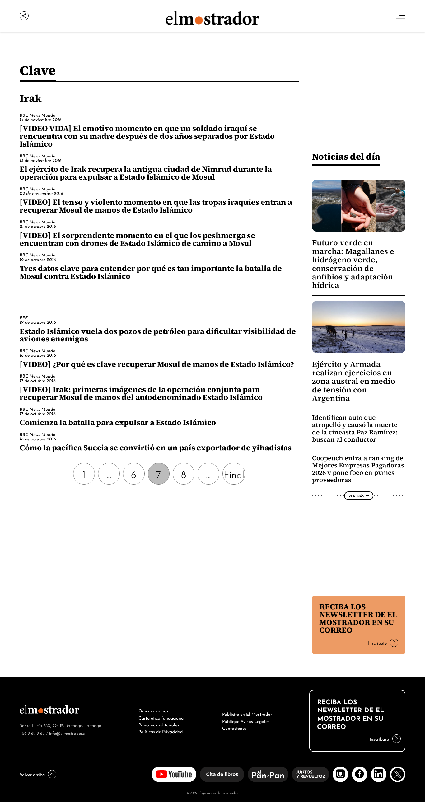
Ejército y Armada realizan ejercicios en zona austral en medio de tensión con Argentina (353, 381)
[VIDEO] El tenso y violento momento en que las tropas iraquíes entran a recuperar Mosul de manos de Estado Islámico (156, 206)
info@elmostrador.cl (67, 733)
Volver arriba (32, 774)
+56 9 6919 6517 (34, 733)
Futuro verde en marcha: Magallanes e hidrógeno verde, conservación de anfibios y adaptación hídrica (353, 263)
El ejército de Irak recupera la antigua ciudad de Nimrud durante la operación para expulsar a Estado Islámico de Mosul (146, 173)
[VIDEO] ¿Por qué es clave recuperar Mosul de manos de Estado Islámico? (157, 364)
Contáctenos (234, 728)
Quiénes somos (153, 710)
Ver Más (356, 495)
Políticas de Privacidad (160, 731)
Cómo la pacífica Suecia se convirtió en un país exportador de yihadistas (156, 447)
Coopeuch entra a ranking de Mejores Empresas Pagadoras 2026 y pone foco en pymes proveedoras (358, 469)
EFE (24, 317)
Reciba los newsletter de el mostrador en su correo (358, 618)
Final (234, 473)
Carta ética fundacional (161, 717)
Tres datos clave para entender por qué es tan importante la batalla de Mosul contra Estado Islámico (151, 272)
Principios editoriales (158, 724)
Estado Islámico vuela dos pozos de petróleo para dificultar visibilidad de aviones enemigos (158, 335)
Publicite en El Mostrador (247, 714)
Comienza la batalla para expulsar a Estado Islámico (118, 422)
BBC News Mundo (37, 114)
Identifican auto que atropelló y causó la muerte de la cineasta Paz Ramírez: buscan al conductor (354, 428)
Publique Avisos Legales (245, 721)
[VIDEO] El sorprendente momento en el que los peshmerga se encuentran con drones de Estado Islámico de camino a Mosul (137, 239)
